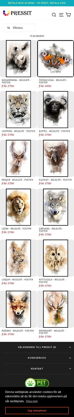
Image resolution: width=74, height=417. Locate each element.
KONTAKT (37, 368)
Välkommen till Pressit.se (37, 347)
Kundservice (37, 357)
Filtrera (17, 28)
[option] (37, 3)
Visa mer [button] (32, 401)
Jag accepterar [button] (36, 410)
